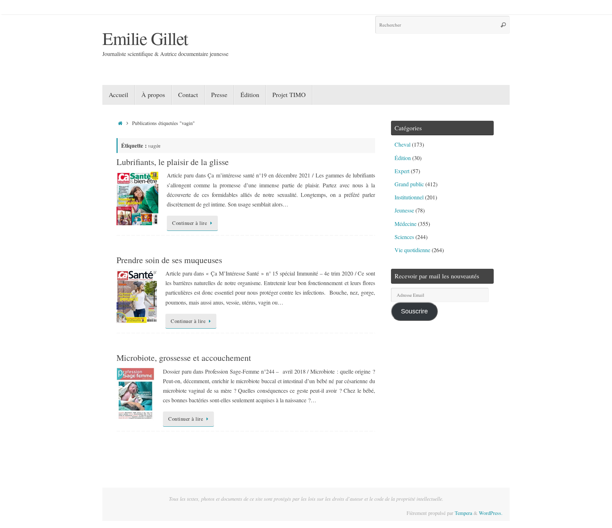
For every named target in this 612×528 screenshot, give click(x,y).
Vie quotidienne (412, 250)
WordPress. (491, 513)
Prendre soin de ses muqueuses (169, 260)
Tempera (463, 513)
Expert (402, 171)
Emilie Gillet (145, 38)
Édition (403, 157)
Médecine (405, 223)
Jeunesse (404, 210)
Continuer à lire (189, 223)
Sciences (404, 236)
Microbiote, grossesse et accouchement (184, 357)
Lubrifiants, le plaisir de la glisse (173, 162)
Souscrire (414, 311)
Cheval (402, 144)
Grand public (409, 184)
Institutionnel (409, 197)
